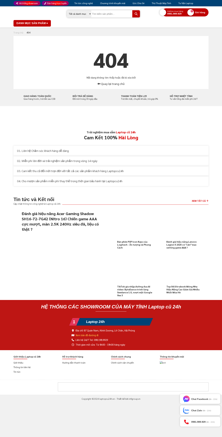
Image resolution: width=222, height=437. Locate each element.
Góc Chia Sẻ (137, 3)
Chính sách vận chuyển (122, 363)
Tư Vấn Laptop (184, 3)
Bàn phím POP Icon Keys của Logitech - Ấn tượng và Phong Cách (133, 244)
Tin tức (16, 372)
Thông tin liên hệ (21, 367)
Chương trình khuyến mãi (111, 3)
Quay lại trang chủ (112, 84)
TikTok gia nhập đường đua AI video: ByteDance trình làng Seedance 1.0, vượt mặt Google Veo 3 (134, 291)
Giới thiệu (18, 363)
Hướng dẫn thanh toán (73, 363)
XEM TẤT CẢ (199, 200)
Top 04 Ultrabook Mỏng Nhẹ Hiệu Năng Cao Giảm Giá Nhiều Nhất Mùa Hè (182, 289)
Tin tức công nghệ (83, 3)
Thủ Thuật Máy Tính (160, 3)
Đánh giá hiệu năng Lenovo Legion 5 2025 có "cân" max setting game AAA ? (181, 244)
